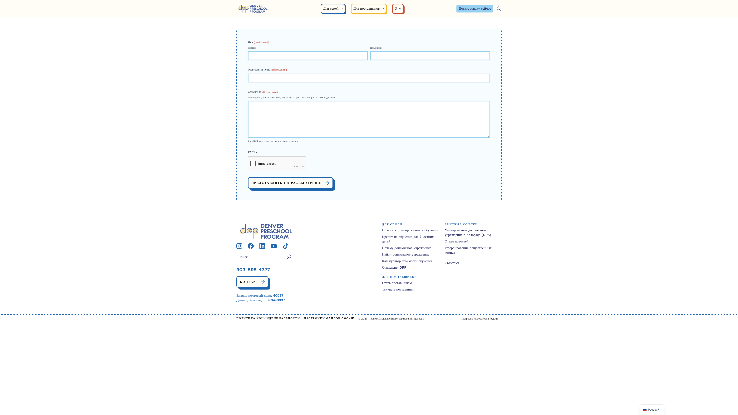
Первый (252, 47)
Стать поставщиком (397, 283)
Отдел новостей (457, 241)
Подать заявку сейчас (475, 8)
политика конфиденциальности (268, 318)
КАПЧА (252, 152)
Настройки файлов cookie (329, 318)
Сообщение (263, 92)
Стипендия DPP (394, 267)
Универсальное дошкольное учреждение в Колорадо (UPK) (468, 232)
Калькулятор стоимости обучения (407, 261)
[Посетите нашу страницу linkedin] (262, 246)
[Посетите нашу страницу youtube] (274, 246)
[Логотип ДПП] (264, 231)
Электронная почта (267, 69)
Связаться (452, 263)
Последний (376, 47)
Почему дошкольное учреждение (406, 248)
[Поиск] (499, 8)
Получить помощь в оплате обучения (410, 230)
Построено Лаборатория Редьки (479, 318)
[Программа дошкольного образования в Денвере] (252, 8)
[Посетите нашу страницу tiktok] (285, 246)
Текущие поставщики (398, 289)
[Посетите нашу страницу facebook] (251, 246)
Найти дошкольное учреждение (405, 254)
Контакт (249, 282)
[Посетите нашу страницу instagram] (239, 246)
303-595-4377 (253, 270)
